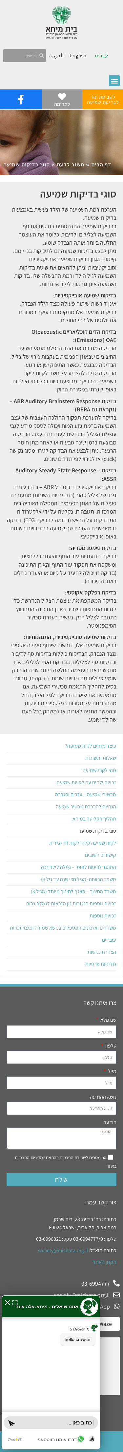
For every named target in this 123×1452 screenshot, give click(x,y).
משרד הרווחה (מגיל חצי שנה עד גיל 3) (78, 879)
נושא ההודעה (103, 1096)
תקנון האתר (104, 1262)
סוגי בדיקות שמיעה (97, 830)
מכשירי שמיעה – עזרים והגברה (85, 794)
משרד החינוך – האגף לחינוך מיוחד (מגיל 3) (73, 891)
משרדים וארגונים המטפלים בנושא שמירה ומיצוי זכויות (63, 927)
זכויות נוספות (103, 915)
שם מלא (107, 1019)
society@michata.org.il (63, 1250)
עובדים (109, 939)
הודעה (109, 1122)
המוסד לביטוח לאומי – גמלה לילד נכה (78, 867)
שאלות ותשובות (100, 758)
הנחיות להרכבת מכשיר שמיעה (86, 806)
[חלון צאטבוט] (51, 1372)
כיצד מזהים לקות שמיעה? (90, 746)
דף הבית (101, 164)
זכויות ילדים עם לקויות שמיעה (86, 782)
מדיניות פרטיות (100, 964)
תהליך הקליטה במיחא (94, 818)
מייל (111, 1071)
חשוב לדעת (70, 164)
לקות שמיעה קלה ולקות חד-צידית (82, 842)
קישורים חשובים (100, 855)
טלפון (110, 1045)
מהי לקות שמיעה (99, 770)
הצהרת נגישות (102, 952)
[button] (114, 80)
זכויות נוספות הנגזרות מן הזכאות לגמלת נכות (71, 903)
